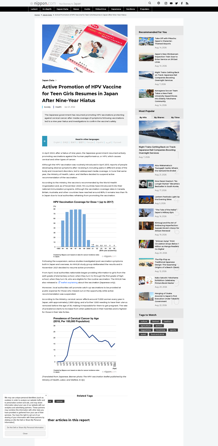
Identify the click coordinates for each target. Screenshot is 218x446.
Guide (87, 9)
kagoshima (146, 330)
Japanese (116, 9)
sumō (143, 334)
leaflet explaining (69, 282)
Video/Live (100, 9)
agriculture (146, 326)
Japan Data (62, 9)
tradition (168, 321)
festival (155, 321)
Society (47, 107)
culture (144, 321)
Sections (130, 9)
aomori (159, 326)
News (76, 9)
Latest (34, 9)
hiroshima (160, 330)
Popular (144, 9)
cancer (59, 401)
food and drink (157, 334)
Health (58, 107)
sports (173, 330)
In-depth (47, 9)
